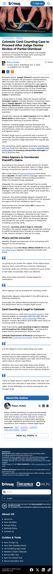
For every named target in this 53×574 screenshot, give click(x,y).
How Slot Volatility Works (15, 546)
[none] (26, 498)
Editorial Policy (10, 528)
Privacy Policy (10, 525)
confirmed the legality (23, 337)
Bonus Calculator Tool (13, 561)
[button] (4, 3)
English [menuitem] (9, 498)
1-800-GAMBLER (36, 504)
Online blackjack (29, 318)
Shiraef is (32, 148)
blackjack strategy (36, 314)
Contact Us (9, 531)
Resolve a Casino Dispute (15, 552)
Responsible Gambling (12, 430)
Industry (24, 430)
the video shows (9, 250)
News (19, 38)
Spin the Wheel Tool (13, 558)
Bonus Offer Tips (11, 555)
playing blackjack (27, 173)
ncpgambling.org (41, 464)
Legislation (33, 427)
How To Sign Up (11, 542)
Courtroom (8, 38)
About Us (8, 519)
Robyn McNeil (13, 62)
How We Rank (10, 522)
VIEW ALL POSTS (25, 435)
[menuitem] (26, 498)
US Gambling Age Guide (15, 549)
